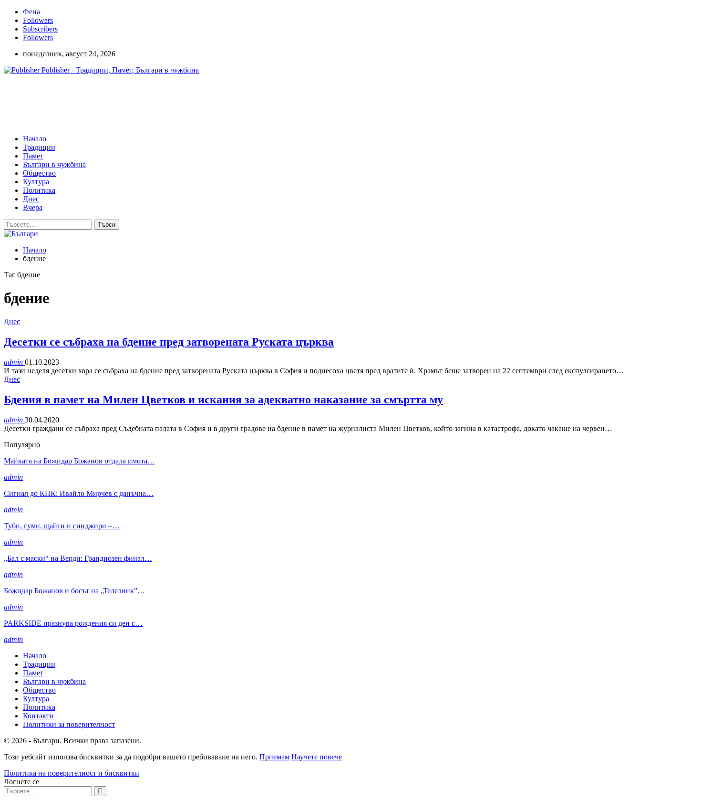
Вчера (32, 207)
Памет (33, 156)
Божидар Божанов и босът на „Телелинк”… (74, 591)
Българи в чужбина (54, 164)
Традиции (39, 147)
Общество (39, 173)
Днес (31, 199)
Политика (39, 190)
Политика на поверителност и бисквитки (71, 773)
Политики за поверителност (69, 724)
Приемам (274, 757)
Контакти (38, 716)
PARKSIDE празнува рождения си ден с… (73, 623)
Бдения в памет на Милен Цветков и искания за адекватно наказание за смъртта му (223, 399)
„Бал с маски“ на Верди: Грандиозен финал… (78, 558)
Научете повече (316, 757)
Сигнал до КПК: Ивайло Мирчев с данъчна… (79, 493)
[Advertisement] (177, 103)
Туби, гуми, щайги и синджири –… (62, 526)
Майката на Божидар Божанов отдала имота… (79, 461)
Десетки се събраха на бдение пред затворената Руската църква (169, 342)
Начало (34, 139)
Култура (36, 182)
